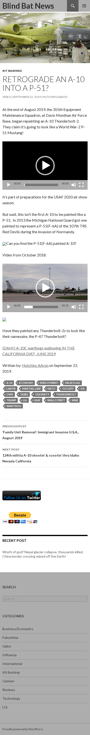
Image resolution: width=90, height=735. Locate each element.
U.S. (5, 707)
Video (6, 97)
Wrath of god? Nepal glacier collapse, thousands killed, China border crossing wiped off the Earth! (42, 554)
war (75, 400)
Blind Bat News (28, 5)
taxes (24, 394)
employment (49, 382)
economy (26, 382)
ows (9, 394)
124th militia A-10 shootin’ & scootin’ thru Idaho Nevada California (40, 455)
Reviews (8, 690)
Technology (11, 698)
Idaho (6, 646)
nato (51, 388)
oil (82, 388)
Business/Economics (17, 629)
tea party (42, 394)
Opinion (8, 681)
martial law (31, 388)
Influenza (9, 655)
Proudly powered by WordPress (22, 729)
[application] (45, 165)
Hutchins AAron (55, 97)
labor (11, 388)
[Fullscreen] (81, 184)
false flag (72, 382)
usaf (37, 400)
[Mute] (73, 184)
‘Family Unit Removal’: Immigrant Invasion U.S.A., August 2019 (40, 432)
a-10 (9, 382)
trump (11, 400)
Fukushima (10, 637)
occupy (68, 388)
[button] (45, 165)
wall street (56, 400)
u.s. (25, 400)
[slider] (41, 185)
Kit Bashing (12, 71)
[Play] (8, 184)
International (12, 664)
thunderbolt (66, 394)
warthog (13, 406)
